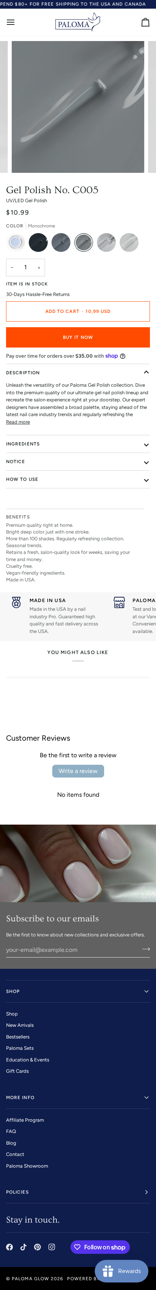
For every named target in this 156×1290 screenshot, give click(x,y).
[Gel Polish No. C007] (129, 244)
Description (23, 372)
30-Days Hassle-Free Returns (38, 294)
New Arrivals (20, 1025)
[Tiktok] (23, 1247)
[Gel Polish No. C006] (108, 244)
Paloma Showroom (27, 1166)
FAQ (11, 1131)
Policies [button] (17, 1192)
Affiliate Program (25, 1120)
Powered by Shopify (94, 1278)
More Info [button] (20, 1097)
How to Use (22, 479)
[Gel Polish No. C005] (85, 244)
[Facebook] (9, 1247)
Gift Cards (17, 1071)
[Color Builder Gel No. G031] (17, 244)
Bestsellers (18, 1037)
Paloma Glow (30, 1278)
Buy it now (78, 337)
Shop (12, 1014)
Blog (11, 1143)
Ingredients (23, 444)
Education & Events (27, 1060)
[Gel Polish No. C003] (40, 244)
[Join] (143, 949)
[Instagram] (51, 1247)
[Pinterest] (37, 1247)
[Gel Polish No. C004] (62, 244)
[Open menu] (17, 22)
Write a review (78, 771)
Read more (18, 422)
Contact (15, 1154)
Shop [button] (13, 991)
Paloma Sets (20, 1048)
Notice (15, 461)
